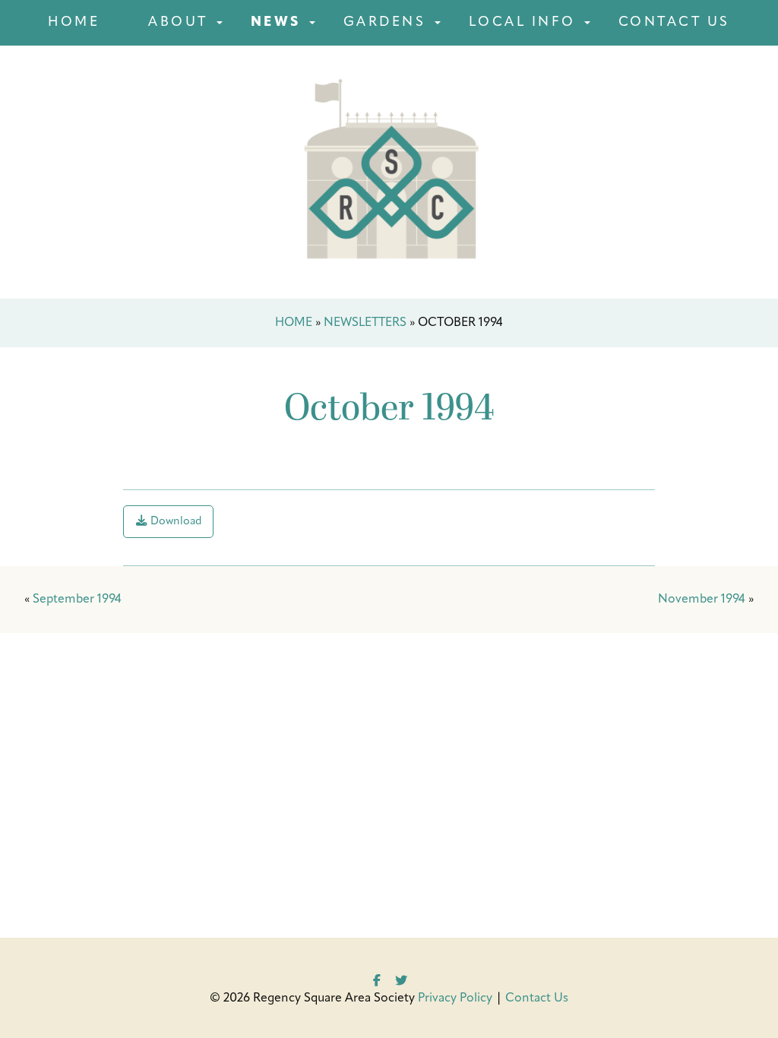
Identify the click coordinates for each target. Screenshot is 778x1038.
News (276, 22)
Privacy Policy (455, 998)
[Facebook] (377, 979)
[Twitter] (401, 979)
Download (174, 521)
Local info (522, 22)
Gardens (384, 22)
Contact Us (674, 22)
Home (74, 22)
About (178, 22)
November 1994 (701, 599)
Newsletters (365, 323)
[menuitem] (74, 23)
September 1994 (77, 599)
